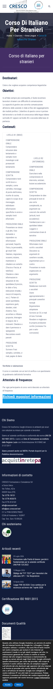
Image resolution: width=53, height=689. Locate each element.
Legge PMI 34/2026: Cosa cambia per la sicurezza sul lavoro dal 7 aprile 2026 (29, 586)
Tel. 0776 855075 (9, 499)
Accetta (7, 685)
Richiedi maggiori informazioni (27, 396)
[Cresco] (26, 6)
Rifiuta (18, 685)
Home (9, 35)
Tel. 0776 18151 (8, 495)
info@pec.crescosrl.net (11, 509)
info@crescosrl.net (9, 505)
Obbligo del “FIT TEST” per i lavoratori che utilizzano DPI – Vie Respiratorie (30, 574)
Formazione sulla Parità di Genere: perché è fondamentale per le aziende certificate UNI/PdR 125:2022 (30, 562)
